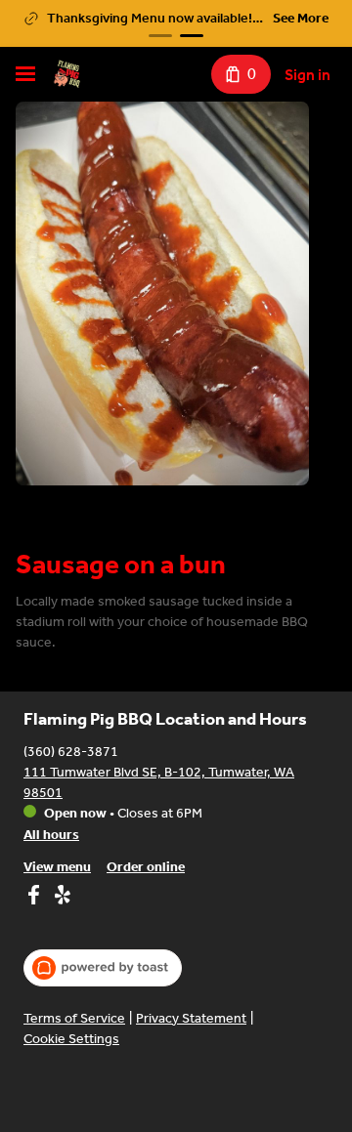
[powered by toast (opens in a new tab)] (102, 968)
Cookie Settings (71, 1038)
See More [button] (301, 18)
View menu (57, 867)
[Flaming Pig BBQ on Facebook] (35, 897)
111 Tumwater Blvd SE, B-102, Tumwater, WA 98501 (158, 782)
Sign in (307, 74)
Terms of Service (74, 1018)
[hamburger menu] (25, 74)
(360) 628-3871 (70, 751)
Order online (146, 867)
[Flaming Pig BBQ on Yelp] (60, 897)
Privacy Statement (191, 1018)
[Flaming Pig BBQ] (66, 74)
